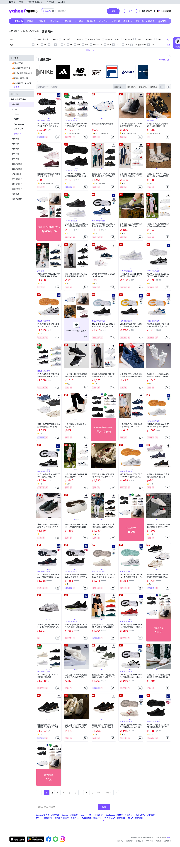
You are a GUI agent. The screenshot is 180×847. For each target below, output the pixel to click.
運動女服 (15, 148)
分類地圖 (167, 840)
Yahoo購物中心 (23, 11)
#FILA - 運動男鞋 (135, 817)
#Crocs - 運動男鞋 (44, 817)
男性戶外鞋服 (17, 163)
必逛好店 (103, 21)
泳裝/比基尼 (16, 173)
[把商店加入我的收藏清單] (85, 337)
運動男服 (15, 143)
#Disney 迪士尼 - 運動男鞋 (67, 817)
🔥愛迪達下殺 (17, 63)
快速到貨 (67, 21)
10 (98, 792)
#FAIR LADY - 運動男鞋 (114, 817)
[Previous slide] (38, 105)
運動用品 (15, 193)
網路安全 (149, 840)
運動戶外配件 (17, 198)
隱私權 (158, 840)
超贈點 (164, 21)
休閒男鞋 (15, 153)
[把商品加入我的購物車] (57, 137)
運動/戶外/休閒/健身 (18, 99)
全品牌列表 (164, 59)
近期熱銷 (153, 86)
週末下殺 (115, 21)
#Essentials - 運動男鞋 (91, 817)
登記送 (42, 21)
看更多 (126, 21)
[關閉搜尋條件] (53, 11)
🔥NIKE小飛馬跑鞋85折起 (22, 73)
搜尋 (104, 806)
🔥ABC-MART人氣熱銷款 (22, 83)
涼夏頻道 (91, 21)
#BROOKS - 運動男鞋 (145, 814)
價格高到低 (143, 86)
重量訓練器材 (17, 188)
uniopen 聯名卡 (147, 21)
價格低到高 (131, 86)
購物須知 (139, 840)
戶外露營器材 (17, 178)
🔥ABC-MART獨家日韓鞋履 (22, 68)
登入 (131, 11)
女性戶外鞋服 (17, 168)
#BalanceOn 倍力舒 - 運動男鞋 (119, 814)
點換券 (30, 21)
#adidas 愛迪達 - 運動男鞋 (47, 814)
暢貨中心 (54, 21)
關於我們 (130, 840)
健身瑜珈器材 (17, 183)
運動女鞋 (15, 138)
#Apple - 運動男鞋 (70, 814)
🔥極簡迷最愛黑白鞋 (20, 78)
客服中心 (120, 840)
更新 (169, 837)
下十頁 (108, 792)
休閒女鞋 (15, 158)
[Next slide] (59, 105)
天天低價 (79, 21)
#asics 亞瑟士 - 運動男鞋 (92, 814)
